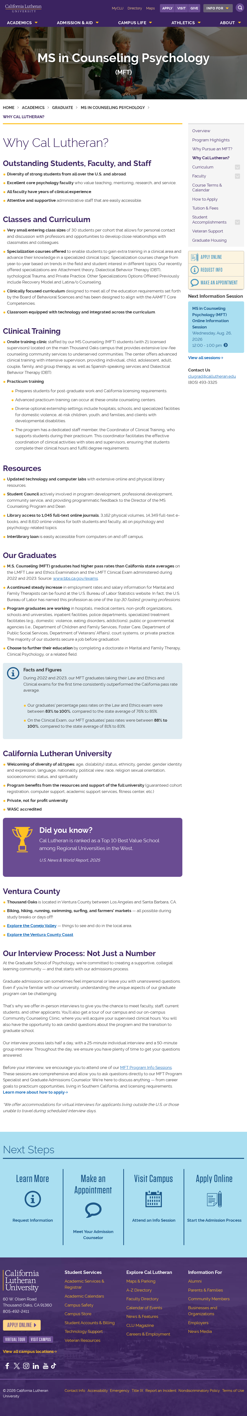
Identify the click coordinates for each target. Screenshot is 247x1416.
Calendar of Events (144, 1307)
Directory (135, 8)
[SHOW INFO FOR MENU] (227, 8)
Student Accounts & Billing (90, 1322)
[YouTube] (45, 1366)
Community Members (209, 1298)
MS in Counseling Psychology (123, 58)
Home (8, 107)
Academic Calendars (84, 1296)
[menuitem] (218, 8)
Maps (150, 8)
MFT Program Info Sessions (146, 1067)
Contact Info (75, 1390)
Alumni (195, 1281)
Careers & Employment (148, 1334)
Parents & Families (205, 1290)
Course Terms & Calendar (207, 187)
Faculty (199, 176)
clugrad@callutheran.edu (212, 376)
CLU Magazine (140, 1325)
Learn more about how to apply (34, 1092)
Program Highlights (211, 140)
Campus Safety (79, 1305)
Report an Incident (160, 1390)
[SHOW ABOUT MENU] (239, 23)
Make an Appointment (219, 283)
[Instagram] (26, 1366)
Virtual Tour (15, 1339)
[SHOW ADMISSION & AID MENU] (97, 23)
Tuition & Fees (205, 208)
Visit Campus (41, 1339)
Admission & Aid (75, 22)
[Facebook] (7, 1366)
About (227, 22)
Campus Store (78, 1313)
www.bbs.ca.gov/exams (75, 578)
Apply (167, 8)
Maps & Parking (141, 1281)
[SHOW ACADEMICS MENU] (36, 23)
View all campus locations (28, 1351)
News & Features (142, 1316)
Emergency (119, 1390)
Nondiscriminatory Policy (199, 1390)
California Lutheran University (23, 11)
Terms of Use (233, 1390)
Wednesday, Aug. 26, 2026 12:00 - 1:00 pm (212, 327)
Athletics (183, 22)
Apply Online (211, 257)
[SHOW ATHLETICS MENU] (199, 23)
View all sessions (204, 357)
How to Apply (205, 199)
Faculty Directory (142, 1298)
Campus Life (132, 22)
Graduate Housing (209, 240)
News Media (200, 1331)
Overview (201, 130)
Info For (214, 8)
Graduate (62, 107)
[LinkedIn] (36, 1366)
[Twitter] (17, 1366)
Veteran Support (207, 231)
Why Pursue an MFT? (212, 148)
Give (194, 8)
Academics (19, 22)
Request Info (212, 270)
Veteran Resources (82, 1340)
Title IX (137, 1390)
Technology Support (84, 1331)
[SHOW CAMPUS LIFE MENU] (150, 23)
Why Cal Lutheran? (210, 157)
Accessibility (98, 1390)
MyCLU (118, 8)
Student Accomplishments (209, 219)
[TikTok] (53, 1366)
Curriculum (202, 167)
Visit (181, 8)
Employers (198, 1322)
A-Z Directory (139, 1290)
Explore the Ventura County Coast (40, 934)
